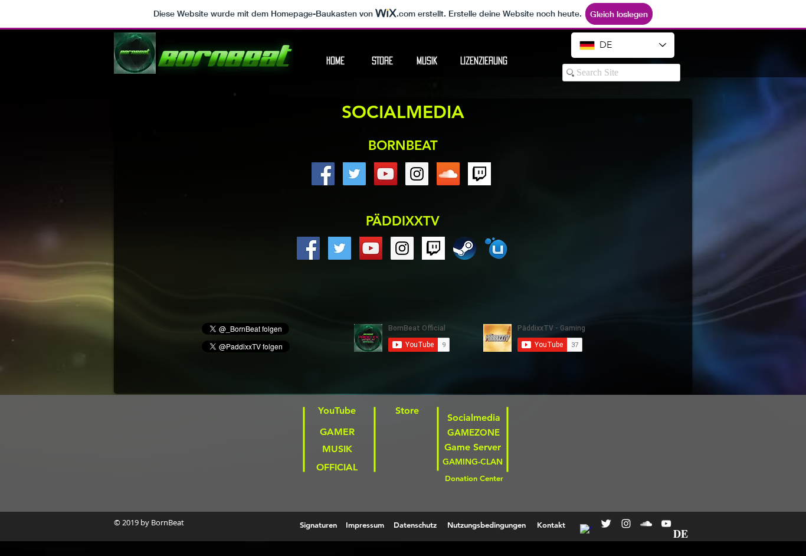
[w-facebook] (586, 530)
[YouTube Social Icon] (385, 173)
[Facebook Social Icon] (323, 173)
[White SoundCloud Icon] (646, 523)
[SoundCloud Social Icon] (448, 173)
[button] (483, 60)
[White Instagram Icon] (626, 523)
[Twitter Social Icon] (354, 173)
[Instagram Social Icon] (416, 173)
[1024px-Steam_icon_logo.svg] (464, 248)
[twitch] (479, 173)
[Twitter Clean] (606, 523)
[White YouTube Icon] (666, 523)
